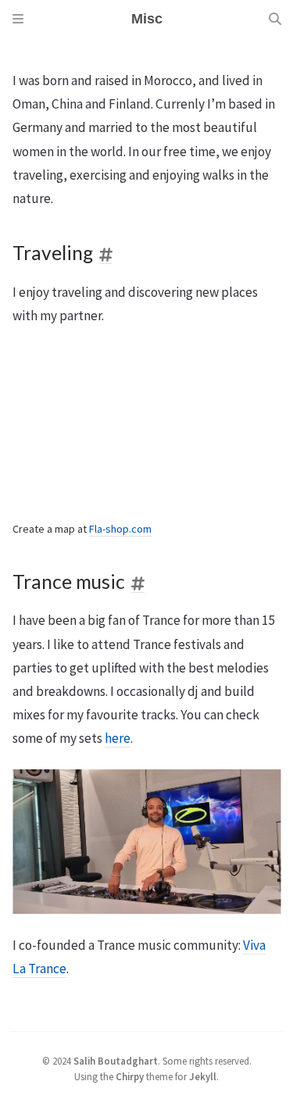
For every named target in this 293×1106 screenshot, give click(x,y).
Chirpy (130, 1076)
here (117, 738)
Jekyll (202, 1076)
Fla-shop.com (120, 529)
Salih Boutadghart (115, 1060)
